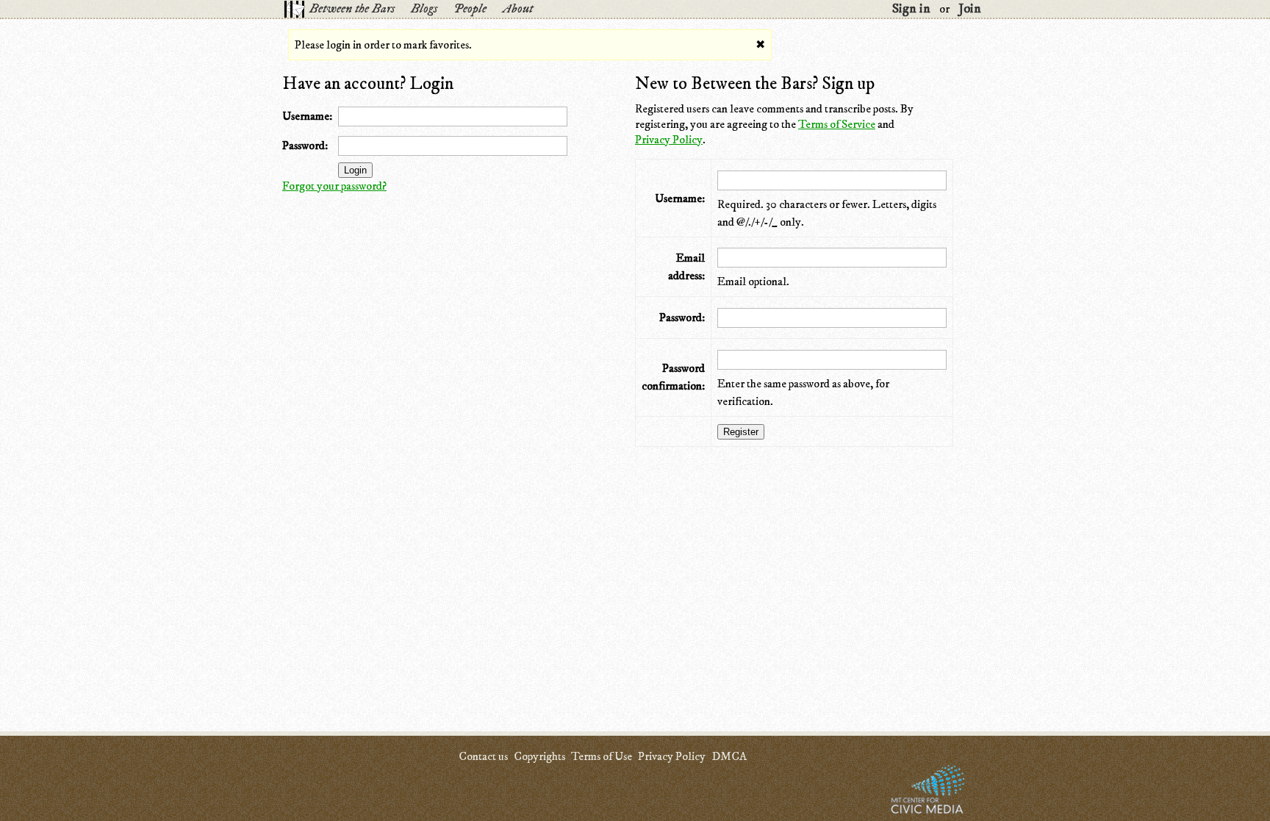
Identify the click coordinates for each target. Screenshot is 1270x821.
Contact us (483, 756)
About (518, 9)
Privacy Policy (669, 139)
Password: (305, 145)
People (470, 9)
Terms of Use (601, 756)
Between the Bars (352, 9)
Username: (307, 116)
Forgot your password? (334, 186)
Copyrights (539, 756)
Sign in (911, 9)
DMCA (729, 756)
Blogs (424, 9)
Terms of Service (836, 124)
